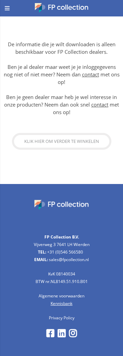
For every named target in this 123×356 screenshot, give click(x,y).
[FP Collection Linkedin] (61, 335)
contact (90, 74)
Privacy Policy (61, 318)
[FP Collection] (61, 11)
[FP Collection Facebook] (50, 335)
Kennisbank (61, 303)
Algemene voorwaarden (61, 296)
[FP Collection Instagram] (73, 335)
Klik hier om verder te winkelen (61, 141)
